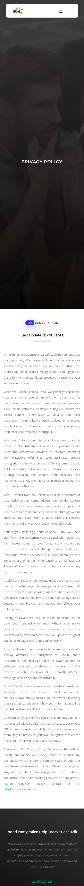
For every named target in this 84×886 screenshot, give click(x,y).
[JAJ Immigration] (18, 11)
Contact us (42, 882)
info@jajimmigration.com (20, 789)
